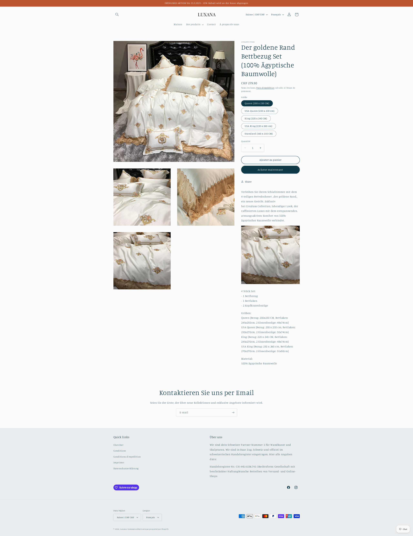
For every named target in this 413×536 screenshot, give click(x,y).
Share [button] (248, 181)
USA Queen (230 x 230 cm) (259, 110)
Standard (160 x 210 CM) (259, 133)
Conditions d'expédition (127, 456)
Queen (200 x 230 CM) (257, 103)
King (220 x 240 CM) (256, 118)
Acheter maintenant (270, 169)
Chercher (118, 444)
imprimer (118, 462)
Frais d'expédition (265, 88)
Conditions (119, 450)
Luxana (123, 529)
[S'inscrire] (233, 412)
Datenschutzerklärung (126, 468)
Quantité (245, 141)
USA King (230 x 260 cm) (258, 126)
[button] (117, 14)
